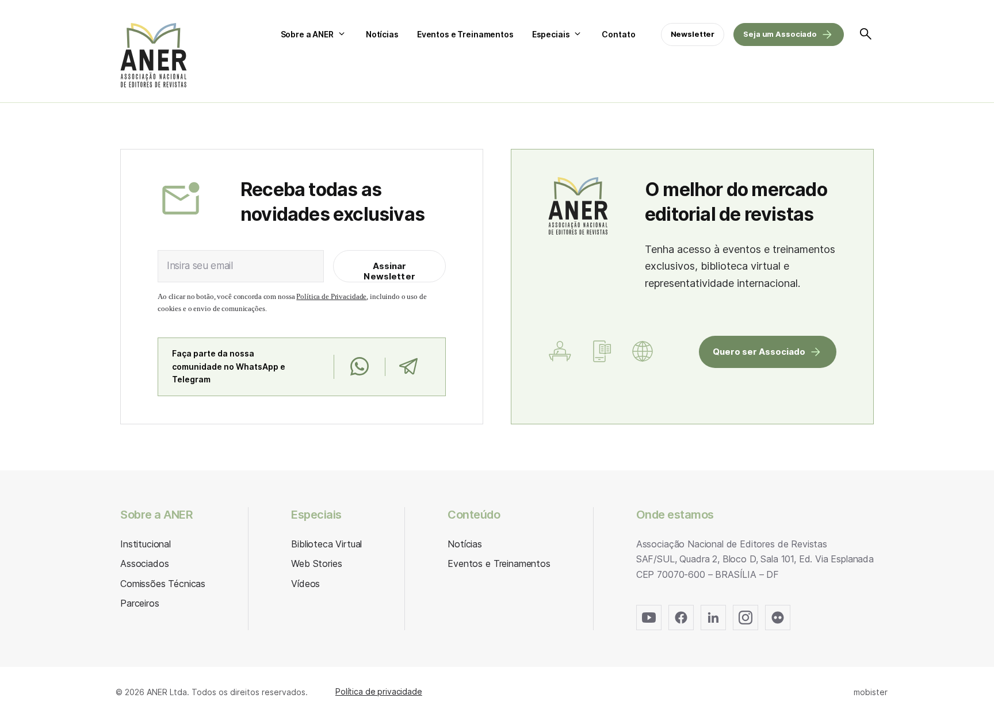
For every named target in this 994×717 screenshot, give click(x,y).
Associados (144, 563)
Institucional (145, 544)
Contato (618, 34)
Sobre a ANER (307, 34)
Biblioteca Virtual (326, 544)
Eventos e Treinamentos (465, 34)
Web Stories (316, 563)
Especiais (551, 34)
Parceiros (139, 603)
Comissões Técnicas (162, 583)
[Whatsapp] (359, 367)
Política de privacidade (378, 691)
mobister (871, 692)
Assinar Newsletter (389, 271)
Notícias (382, 34)
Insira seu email (200, 265)
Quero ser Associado (759, 351)
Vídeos (305, 583)
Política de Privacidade (331, 296)
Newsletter (693, 34)
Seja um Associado (780, 34)
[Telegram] (408, 367)
